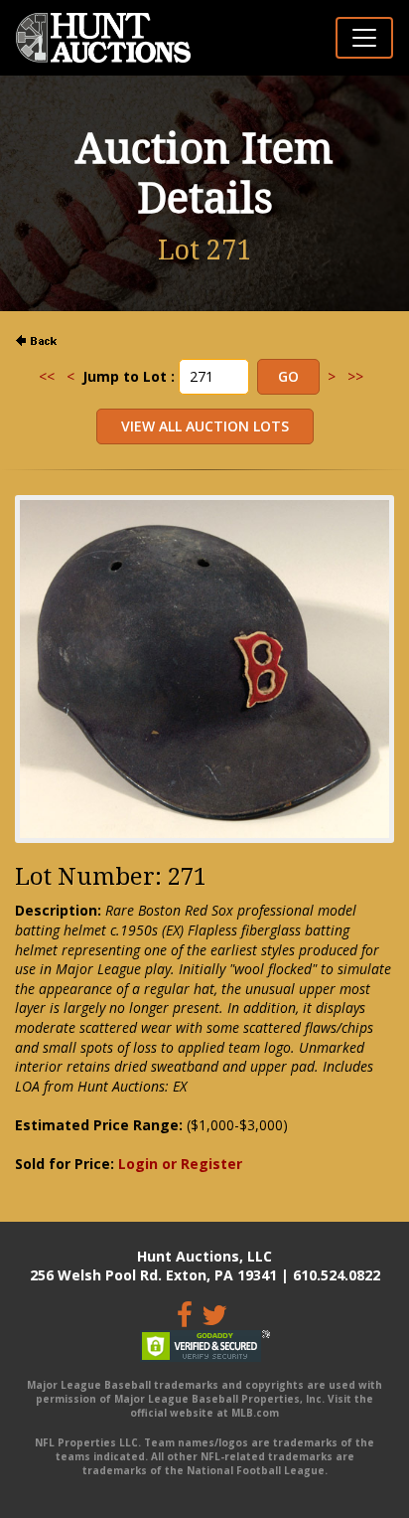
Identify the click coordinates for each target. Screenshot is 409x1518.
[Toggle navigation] (364, 38)
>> (355, 376)
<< (47, 376)
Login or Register (180, 1163)
